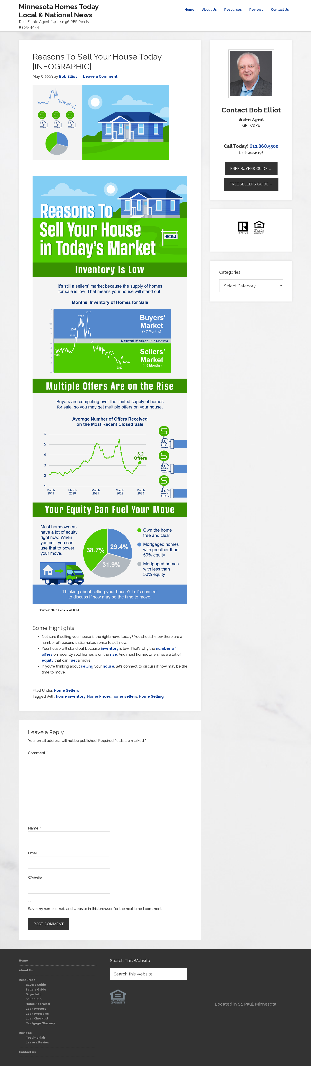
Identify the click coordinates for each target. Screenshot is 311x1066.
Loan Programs (37, 1013)
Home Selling (151, 696)
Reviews (25, 1033)
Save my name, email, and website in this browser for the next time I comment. (95, 909)
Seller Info (34, 999)
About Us (26, 970)
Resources (27, 980)
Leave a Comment (100, 76)
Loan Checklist (37, 1018)
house (108, 666)
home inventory (71, 696)
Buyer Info (33, 994)
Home (23, 960)
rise (113, 654)
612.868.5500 (264, 146)
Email (34, 853)
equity (48, 660)
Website (35, 878)
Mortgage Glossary (40, 1023)
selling (87, 666)
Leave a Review (37, 1042)
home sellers (124, 696)
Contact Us (27, 1052)
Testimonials (36, 1037)
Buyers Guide (36, 984)
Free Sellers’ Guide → (251, 184)
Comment (38, 753)
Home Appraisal (38, 1004)
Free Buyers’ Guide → (251, 168)
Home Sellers (66, 690)
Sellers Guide (36, 989)
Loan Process (36, 1008)
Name (34, 828)
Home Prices (99, 696)
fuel (73, 660)
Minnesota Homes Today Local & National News (59, 11)
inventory (110, 648)
